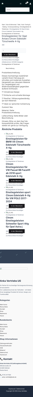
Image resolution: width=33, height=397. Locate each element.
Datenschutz (4, 352)
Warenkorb (3, 313)
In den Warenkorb (9, 54)
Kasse (2, 316)
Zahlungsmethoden (6, 343)
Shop (1, 311)
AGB (1, 348)
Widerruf (2, 350)
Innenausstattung (13, 27)
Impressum (3, 355)
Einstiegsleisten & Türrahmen (11, 33)
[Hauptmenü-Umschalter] (21, 4)
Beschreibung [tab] (10, 68)
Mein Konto (3, 304)
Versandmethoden (6, 346)
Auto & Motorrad (11, 24)
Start (3, 24)
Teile (18, 24)
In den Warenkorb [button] (16, 152)
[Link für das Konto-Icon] (30, 3)
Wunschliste (4, 307)
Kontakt (2, 309)
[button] (10, 57)
